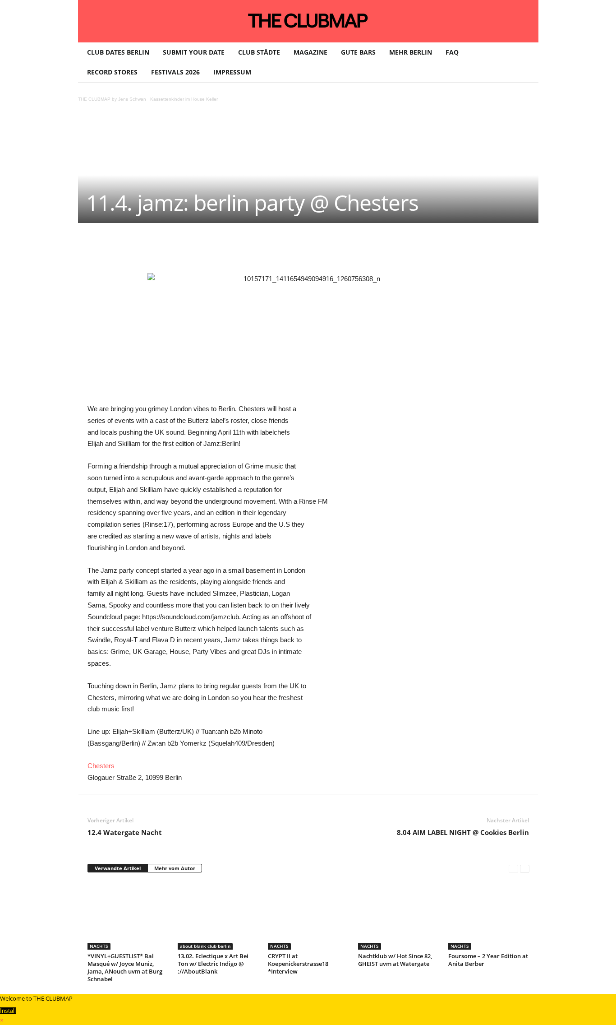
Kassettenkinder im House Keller (184, 99)
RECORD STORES (112, 72)
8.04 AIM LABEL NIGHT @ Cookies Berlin (463, 832)
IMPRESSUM (232, 72)
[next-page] (524, 868)
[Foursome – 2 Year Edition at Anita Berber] (488, 916)
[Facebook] (152, 250)
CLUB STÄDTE (259, 52)
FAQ (452, 52)
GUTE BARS (358, 52)
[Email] (255, 250)
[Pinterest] (172, 250)
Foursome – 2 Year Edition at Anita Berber (488, 960)
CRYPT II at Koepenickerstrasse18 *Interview (298, 963)
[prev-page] (513, 868)
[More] (317, 250)
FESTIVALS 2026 (175, 72)
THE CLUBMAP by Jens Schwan (112, 99)
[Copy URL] (297, 250)
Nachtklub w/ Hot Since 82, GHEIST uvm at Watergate (395, 960)
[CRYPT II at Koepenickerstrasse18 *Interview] (308, 916)
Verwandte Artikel (118, 868)
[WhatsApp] (193, 250)
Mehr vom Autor (174, 868)
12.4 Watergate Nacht (124, 832)
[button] (525, 62)
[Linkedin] (214, 250)
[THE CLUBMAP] (308, 20)
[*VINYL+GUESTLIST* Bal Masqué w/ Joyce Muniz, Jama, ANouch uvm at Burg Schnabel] (128, 916)
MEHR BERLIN (410, 52)
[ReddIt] (234, 250)
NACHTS (99, 946)
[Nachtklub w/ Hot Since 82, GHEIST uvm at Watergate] (398, 916)
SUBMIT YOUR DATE (194, 52)
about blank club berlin (205, 946)
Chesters (101, 766)
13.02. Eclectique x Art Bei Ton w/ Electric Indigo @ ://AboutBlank (213, 963)
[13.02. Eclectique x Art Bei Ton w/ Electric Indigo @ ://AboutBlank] (218, 916)
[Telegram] (276, 250)
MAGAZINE (310, 52)
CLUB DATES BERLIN (118, 52)
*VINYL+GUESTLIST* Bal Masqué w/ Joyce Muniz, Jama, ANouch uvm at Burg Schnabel (124, 967)
